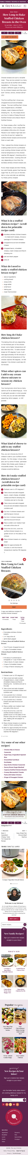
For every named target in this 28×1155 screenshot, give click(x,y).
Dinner (10, 825)
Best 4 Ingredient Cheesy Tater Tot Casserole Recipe (5, 836)
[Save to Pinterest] (18, 33)
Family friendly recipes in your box (13, 1)
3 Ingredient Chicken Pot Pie (20, 990)
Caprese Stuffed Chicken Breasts (15, 770)
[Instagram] (6, 1104)
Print (14, 607)
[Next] (26, 865)
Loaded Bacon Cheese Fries (20, 969)
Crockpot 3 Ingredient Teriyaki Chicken (13, 880)
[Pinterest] (3, 1104)
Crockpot (17, 1139)
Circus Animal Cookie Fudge (7, 1056)
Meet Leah (13, 918)
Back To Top (20, 1150)
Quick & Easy (18, 1137)
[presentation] (13, 864)
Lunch (3, 1137)
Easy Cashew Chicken (20, 1056)
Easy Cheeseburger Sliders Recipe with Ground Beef (20, 1030)
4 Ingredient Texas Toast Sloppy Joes (7, 991)
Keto (16, 1135)
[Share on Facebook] (4, 33)
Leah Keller (9, 25)
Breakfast (4, 1135)
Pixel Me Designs (17, 1153)
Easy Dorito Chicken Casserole (14, 765)
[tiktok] (17, 1104)
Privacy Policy (11, 1150)
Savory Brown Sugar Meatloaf (14, 767)
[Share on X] (11, 33)
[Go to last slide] (2, 865)
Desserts (17, 1132)
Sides (3, 1141)
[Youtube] (13, 1104)
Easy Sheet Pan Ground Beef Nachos (22, 834)
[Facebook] (10, 1104)
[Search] (24, 924)
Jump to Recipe (10, 37)
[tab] (10, 883)
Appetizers (5, 1132)
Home (5, 1150)
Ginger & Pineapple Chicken (13, 777)
